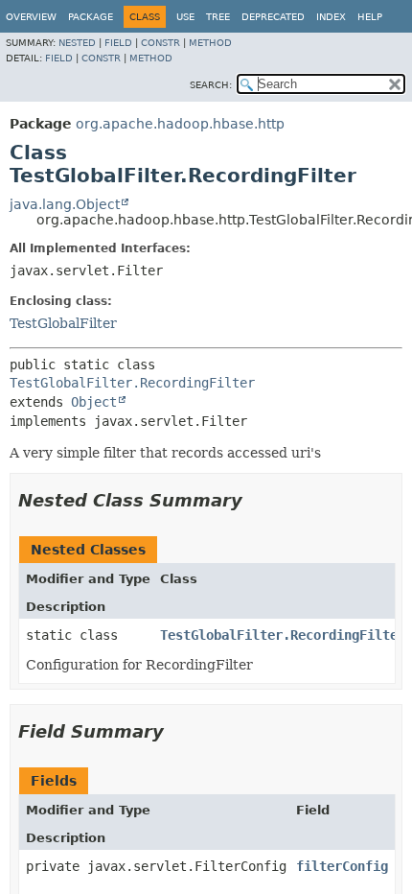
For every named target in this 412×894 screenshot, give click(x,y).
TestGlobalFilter (63, 323)
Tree (218, 17)
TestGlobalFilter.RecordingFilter (132, 382)
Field (118, 42)
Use (185, 17)
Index (331, 17)
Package (90, 17)
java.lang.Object (65, 204)
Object (94, 402)
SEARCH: (211, 85)
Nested (77, 42)
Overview (31, 17)
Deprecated (273, 17)
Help (369, 17)
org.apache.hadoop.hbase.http (180, 123)
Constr (160, 42)
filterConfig (342, 866)
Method (210, 42)
